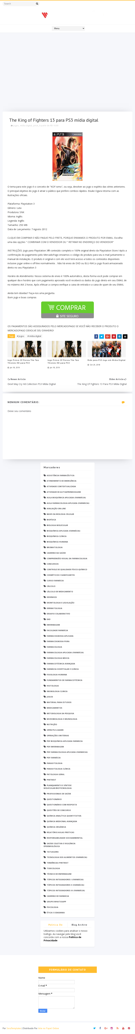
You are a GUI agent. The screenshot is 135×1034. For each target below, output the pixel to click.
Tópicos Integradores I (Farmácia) (65, 879)
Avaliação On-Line (56, 508)
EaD (48, 619)
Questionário (54, 799)
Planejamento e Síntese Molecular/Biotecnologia (58, 786)
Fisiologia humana (57, 674)
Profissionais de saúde (59, 793)
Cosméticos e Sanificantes (61, 575)
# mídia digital (34, 336)
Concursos (53, 564)
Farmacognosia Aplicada (60, 636)
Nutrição (52, 724)
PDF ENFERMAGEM (55, 746)
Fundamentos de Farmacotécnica (64, 680)
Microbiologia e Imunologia (62, 719)
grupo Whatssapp (56, 901)
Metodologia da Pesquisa (60, 713)
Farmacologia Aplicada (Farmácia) (65, 652)
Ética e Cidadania (56, 912)
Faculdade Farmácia (57, 630)
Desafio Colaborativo (58, 613)
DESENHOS (52, 597)
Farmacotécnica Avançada (61, 663)
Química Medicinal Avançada (62, 821)
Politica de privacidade (55, 925)
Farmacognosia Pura (58, 641)
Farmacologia (54, 647)
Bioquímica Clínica (57, 536)
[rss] (117, 1028)
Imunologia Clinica (57, 691)
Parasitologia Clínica (58, 769)
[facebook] (100, 1028)
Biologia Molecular (57, 525)
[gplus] (106, 1028)
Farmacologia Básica (58, 658)
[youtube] (123, 1028)
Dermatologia (54, 608)
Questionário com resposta (62, 804)
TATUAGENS (53, 852)
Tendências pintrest (57, 863)
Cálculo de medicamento (60, 591)
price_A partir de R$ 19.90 (45, 125)
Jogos (16, 125)
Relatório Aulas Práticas (60, 832)
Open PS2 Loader (55, 730)
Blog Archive (79, 924)
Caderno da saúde (56, 553)
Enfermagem (53, 625)
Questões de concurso (59, 810)
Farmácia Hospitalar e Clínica (63, 669)
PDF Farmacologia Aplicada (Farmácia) (67, 752)
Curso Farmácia (55, 580)
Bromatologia (55, 547)
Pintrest (51, 779)
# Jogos (20, 336)
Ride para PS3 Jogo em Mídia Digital (107, 360)
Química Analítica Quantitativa (64, 816)
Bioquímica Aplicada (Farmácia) (63, 531)
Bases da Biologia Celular (60, 514)
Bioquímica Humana (57, 542)
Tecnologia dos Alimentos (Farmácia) (67, 857)
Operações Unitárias (58, 735)
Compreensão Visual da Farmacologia (67, 558)
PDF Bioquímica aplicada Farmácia (65, 741)
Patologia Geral (56, 774)
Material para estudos (59, 702)
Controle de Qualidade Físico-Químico (67, 569)
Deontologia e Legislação (60, 602)
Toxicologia (53, 868)
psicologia (52, 907)
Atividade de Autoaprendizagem (64, 492)
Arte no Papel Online (48, 1028)
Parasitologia (54, 763)
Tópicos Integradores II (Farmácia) (65, 885)
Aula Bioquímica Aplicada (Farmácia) (66, 497)
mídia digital (26, 125)
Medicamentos (54, 708)
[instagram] (111, 1028)
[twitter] (94, 1028)
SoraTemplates (14, 1028)
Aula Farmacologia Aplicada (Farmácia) (68, 503)
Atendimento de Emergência (61, 481)
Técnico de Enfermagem (59, 874)
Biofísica (51, 519)
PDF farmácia (54, 757)
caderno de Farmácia (58, 896)
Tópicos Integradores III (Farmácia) (66, 890)
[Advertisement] (67, 73)
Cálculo (51, 586)
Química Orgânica (56, 827)
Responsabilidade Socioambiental (65, 838)
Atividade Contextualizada (61, 486)
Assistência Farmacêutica (60, 475)
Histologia (53, 685)
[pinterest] (129, 1028)
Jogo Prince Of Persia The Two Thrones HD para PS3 (23, 361)
